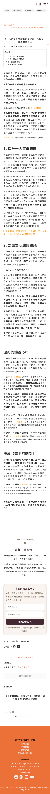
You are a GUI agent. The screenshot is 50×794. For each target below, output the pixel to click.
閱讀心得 (25, 641)
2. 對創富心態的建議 (16, 59)
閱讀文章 (25, 746)
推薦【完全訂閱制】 (15, 64)
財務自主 (41, 10)
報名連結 (24, 484)
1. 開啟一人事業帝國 (16, 56)
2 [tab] (20, 717)
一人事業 (17, 10)
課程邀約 (25, 749)
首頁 (5, 25)
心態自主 (29, 10)
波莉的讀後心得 (14, 62)
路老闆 (27, 790)
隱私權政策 (25, 772)
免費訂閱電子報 (25, 621)
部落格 (11, 25)
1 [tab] (16, 717)
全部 (7, 10)
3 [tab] (23, 717)
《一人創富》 (35, 107)
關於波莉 (25, 743)
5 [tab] (30, 717)
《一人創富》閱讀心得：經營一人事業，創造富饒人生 (25, 27)
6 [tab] (34, 717)
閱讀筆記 (21, 46)
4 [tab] (27, 717)
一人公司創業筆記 (12, 641)
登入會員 (26, 667)
